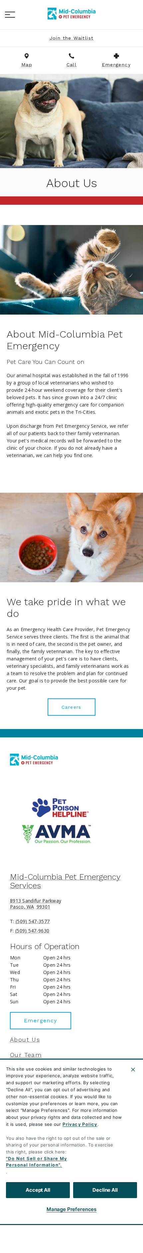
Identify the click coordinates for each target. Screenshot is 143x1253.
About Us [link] (25, 1040)
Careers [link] (71, 707)
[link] (71, 13)
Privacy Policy (80, 1124)
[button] (10, 15)
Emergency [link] (40, 1020)
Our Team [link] (26, 1055)
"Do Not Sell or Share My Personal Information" (36, 1162)
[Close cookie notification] (133, 1069)
